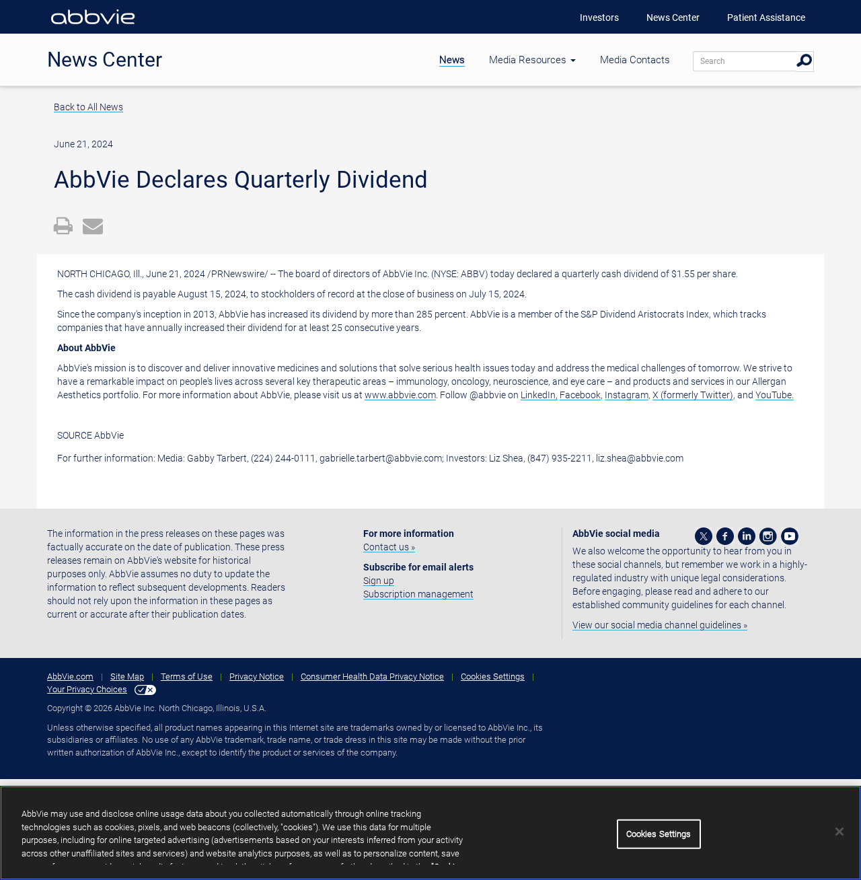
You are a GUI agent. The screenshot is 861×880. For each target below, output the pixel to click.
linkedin (746, 536)
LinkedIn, (539, 395)
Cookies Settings (493, 676)
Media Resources (529, 60)
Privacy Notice (256, 676)
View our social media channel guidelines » (659, 625)
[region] (430, 833)
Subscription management (418, 594)
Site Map (127, 676)
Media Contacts (635, 60)
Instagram (626, 395)
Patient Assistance (766, 17)
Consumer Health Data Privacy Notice (372, 676)
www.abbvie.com (400, 395)
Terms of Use (187, 676)
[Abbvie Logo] (92, 27)
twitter (703, 536)
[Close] (839, 831)
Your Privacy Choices (87, 689)
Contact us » (389, 547)
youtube (789, 536)
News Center (673, 17)
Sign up (378, 580)
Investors (599, 17)
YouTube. (774, 395)
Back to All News (88, 107)
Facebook (580, 395)
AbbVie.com (70, 676)
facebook (725, 536)
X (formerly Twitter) (692, 395)
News (452, 60)
